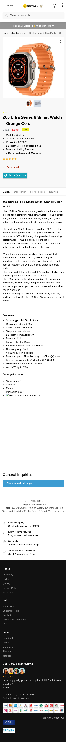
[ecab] (33, 722)
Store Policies (37, 191)
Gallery (6, 191)
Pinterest (7, 651)
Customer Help (11, 610)
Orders (6, 579)
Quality (6, 583)
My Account (9, 606)
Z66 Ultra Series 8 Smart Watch (27, 507)
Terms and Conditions (14, 619)
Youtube (7, 655)
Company (8, 574)
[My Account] (55, 6)
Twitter (6, 642)
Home (5, 33)
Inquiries (53, 191)
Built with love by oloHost (16, 698)
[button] (61, 6)
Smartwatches (18, 33)
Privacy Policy (10, 588)
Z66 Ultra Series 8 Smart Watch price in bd (43, 511)
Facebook (8, 638)
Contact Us (9, 615)
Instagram (8, 647)
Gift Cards (8, 592)
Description (20, 191)
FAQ (5, 624)
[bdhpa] (33, 730)
